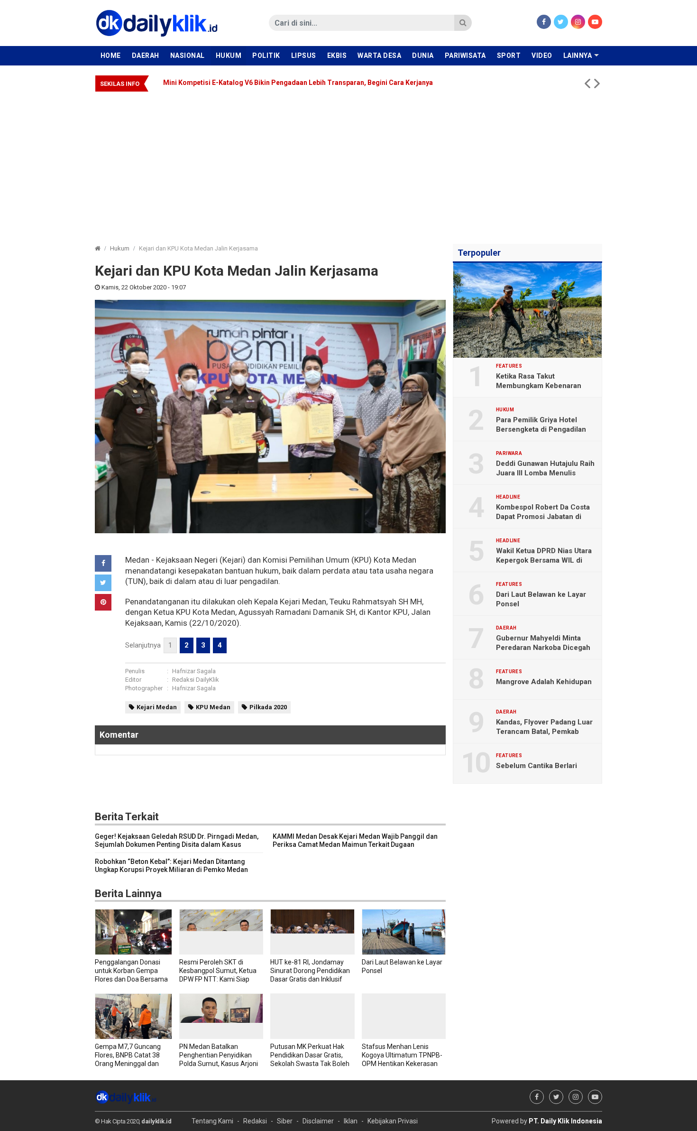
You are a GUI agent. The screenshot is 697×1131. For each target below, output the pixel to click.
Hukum (229, 55)
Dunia (423, 55)
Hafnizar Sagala (194, 671)
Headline (508, 497)
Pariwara (509, 453)
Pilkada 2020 (268, 707)
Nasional (187, 55)
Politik (266, 55)
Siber (285, 1121)
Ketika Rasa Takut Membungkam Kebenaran (538, 381)
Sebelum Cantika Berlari (536, 765)
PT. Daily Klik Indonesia (565, 1121)
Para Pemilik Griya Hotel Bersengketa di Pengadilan (541, 425)
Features (509, 366)
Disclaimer (318, 1121)
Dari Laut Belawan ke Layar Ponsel (541, 599)
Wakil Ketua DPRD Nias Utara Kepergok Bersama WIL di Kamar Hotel (544, 560)
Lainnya (577, 55)
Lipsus (303, 55)
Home (111, 55)
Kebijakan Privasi (392, 1121)
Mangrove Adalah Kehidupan (544, 681)
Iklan (351, 1121)
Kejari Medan (157, 707)
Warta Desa (379, 55)
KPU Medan (213, 707)
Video (542, 55)
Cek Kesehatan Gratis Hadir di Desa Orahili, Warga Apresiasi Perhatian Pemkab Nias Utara (278, 82)
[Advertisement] (348, 163)
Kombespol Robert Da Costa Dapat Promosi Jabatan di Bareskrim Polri (543, 516)
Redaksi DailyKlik (195, 679)
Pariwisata (465, 55)
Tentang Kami (212, 1121)
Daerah (145, 55)
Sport (509, 55)
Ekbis (337, 55)
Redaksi (255, 1121)
